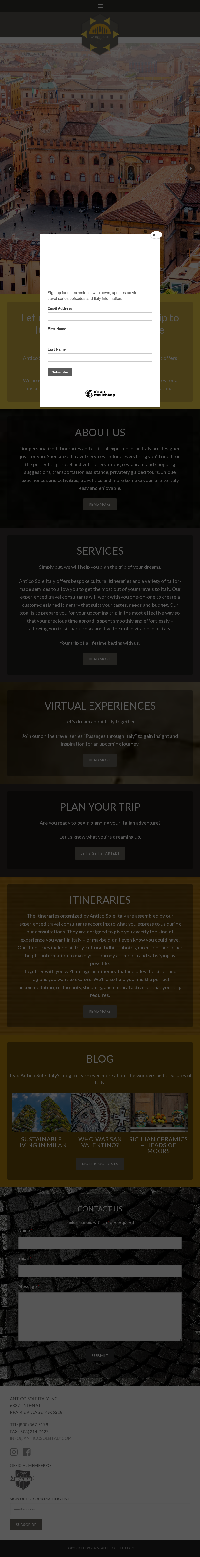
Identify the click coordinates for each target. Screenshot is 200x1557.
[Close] (156, 235)
